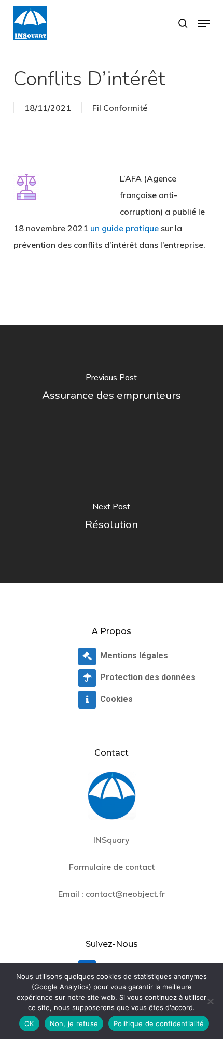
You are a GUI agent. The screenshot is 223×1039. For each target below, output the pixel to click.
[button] (204, 23)
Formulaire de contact (112, 867)
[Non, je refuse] (210, 1001)
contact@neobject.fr (125, 894)
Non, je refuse (74, 1023)
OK (29, 1023)
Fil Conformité (119, 107)
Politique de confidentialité (159, 1023)
